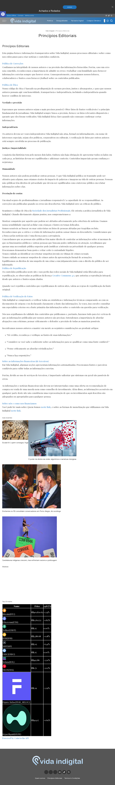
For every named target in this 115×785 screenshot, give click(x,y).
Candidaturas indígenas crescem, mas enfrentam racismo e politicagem (29, 560)
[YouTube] (106, 15)
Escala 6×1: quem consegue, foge (15, 443)
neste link (46, 407)
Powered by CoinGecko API (15, 738)
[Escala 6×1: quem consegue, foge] (15, 430)
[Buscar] (111, 20)
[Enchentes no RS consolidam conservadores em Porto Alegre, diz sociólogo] (31, 486)
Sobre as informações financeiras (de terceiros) (25, 361)
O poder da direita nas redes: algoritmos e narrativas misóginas (52, 459)
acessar (69, 7)
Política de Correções (12, 63)
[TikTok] (109, 15)
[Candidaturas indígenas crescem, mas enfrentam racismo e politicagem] (29, 536)
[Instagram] (103, 15)
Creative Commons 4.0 (63, 275)
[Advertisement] (57, 583)
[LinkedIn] (104, 15)
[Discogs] (111, 15)
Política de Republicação (14, 268)
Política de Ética (10, 84)
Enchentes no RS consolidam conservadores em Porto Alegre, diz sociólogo (31, 511)
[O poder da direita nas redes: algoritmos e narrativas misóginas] (52, 438)
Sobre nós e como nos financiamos (19, 403)
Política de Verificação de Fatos (17, 296)
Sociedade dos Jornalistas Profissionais (51, 210)
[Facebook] (102, 15)
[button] (3, 14)
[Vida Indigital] (23, 20)
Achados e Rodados (49, 11)
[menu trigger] (5, 20)
